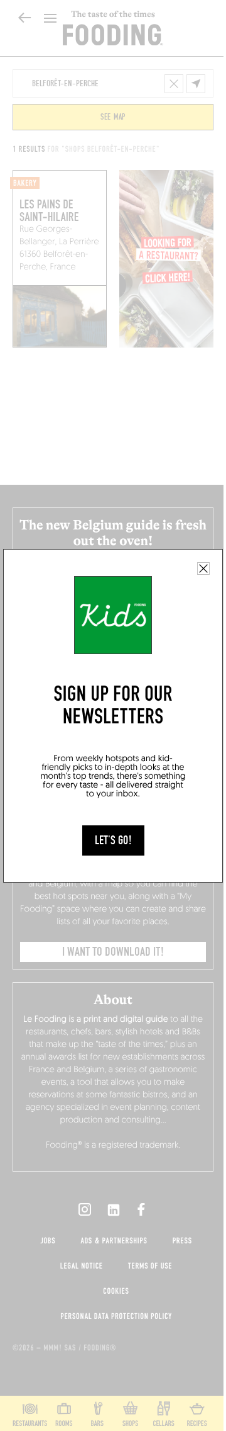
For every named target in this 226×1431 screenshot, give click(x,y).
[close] (203, 568)
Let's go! (113, 840)
